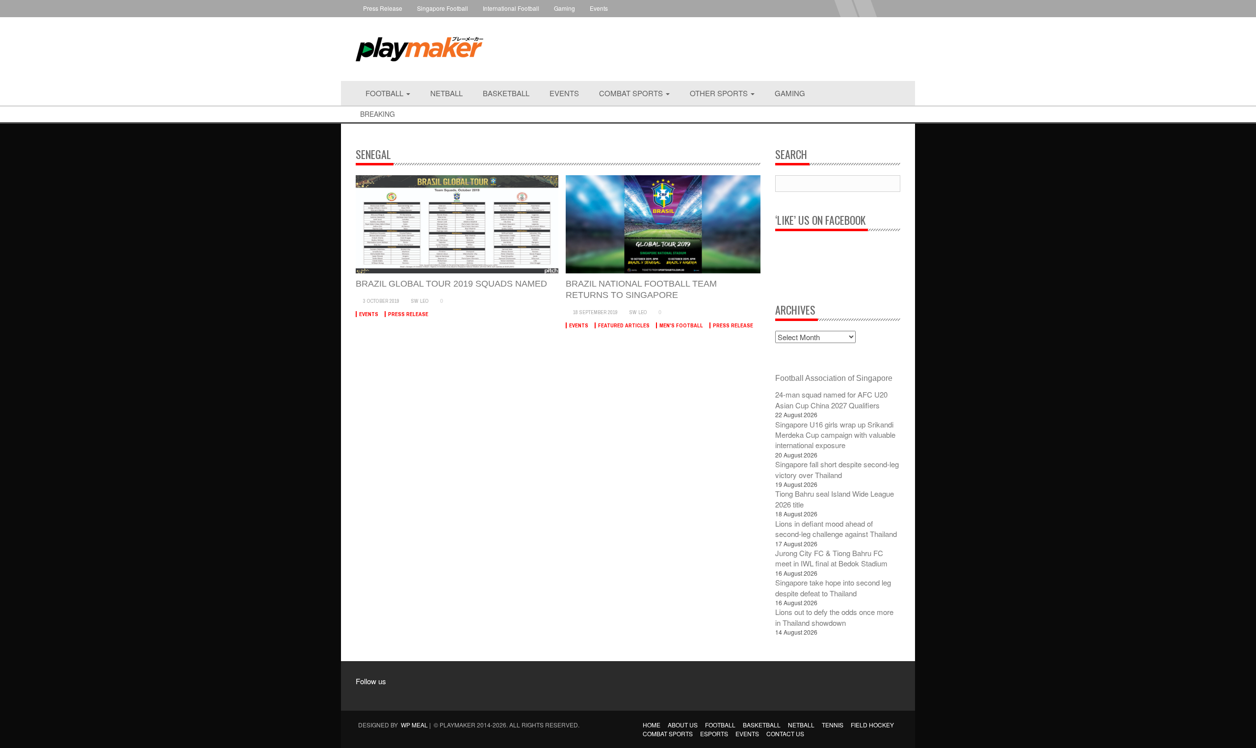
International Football (511, 8)
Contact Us (785, 733)
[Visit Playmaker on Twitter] (406, 695)
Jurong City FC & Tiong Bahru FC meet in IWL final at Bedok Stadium (831, 558)
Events (599, 8)
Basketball (506, 93)
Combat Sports (632, 93)
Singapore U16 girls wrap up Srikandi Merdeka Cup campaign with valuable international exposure (835, 435)
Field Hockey (872, 725)
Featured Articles (624, 325)
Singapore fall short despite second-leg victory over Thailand (837, 469)
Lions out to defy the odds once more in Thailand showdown (834, 617)
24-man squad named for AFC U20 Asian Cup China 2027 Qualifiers (831, 399)
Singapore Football (442, 8)
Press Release (382, 8)
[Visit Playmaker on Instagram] (387, 695)
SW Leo (420, 300)
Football (385, 93)
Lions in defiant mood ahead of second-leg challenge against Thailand (836, 528)
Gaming (564, 8)
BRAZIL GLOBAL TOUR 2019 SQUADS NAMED (451, 284)
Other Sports (720, 93)
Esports (714, 733)
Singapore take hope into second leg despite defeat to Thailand (833, 587)
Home (651, 725)
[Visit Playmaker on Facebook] (368, 695)
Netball (446, 93)
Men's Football (681, 325)
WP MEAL (414, 725)
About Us (683, 725)
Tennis (832, 725)
